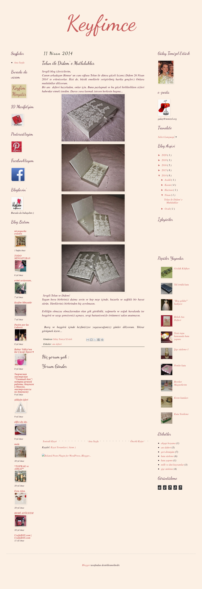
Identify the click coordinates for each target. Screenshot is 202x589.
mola (16, 444)
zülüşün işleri (21, 399)
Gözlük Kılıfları (182, 268)
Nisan (168, 194)
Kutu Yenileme (181, 414)
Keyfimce (101, 23)
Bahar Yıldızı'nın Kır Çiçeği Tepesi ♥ (24, 351)
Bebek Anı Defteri (179, 318)
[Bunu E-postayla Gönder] (87, 339)
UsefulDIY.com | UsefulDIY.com (23, 536)
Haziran (169, 189)
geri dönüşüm (168, 451)
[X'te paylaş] (95, 339)
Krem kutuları (181, 397)
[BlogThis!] (91, 339)
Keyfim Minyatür (23, 302)
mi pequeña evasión (20, 232)
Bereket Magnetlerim (180, 383)
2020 (164, 155)
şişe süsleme (167, 468)
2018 (164, 160)
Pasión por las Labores (21, 326)
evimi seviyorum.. (23, 280)
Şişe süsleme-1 (181, 349)
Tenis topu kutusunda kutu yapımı (181, 336)
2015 (164, 170)
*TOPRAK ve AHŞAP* (21, 467)
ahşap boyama (168, 443)
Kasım (168, 184)
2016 (164, 165)
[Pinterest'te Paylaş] (102, 339)
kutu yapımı (167, 460)
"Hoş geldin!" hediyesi (181, 302)
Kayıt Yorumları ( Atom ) (63, 447)
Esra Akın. (20, 491)
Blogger (86, 565)
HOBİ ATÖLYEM (23, 513)
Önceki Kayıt (136, 441)
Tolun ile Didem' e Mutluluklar (173, 201)
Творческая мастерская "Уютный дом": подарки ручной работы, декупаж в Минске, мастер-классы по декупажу (24, 382)
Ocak (168, 208)
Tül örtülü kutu (181, 284)
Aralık (168, 179)
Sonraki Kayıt (49, 441)
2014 (164, 175)
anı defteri (57, 344)
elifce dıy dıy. (21, 422)
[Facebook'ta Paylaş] (98, 339)
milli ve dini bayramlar (172, 464)
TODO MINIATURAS (22, 257)
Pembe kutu (180, 365)
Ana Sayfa (93, 441)
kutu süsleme (167, 456)
